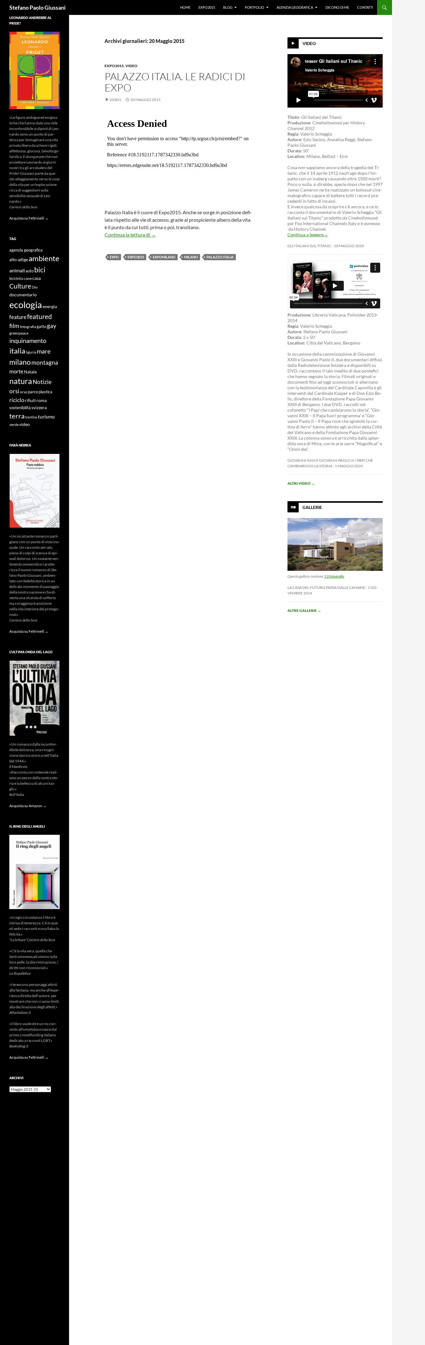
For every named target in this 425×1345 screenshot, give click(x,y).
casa (36, 278)
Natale (30, 371)
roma (41, 400)
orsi (14, 391)
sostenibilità (20, 407)
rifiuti (30, 400)
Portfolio (254, 7)
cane (28, 278)
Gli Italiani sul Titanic (309, 245)
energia (50, 306)
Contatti (365, 7)
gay (51, 325)
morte (16, 371)
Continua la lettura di (130, 235)
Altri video (301, 483)
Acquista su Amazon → (28, 805)
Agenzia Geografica (295, 7)
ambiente (44, 258)
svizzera (39, 407)
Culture (20, 286)
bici (39, 269)
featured (39, 316)
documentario (23, 294)
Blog (227, 7)
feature (17, 317)
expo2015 (136, 257)
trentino (31, 417)
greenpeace (18, 333)
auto (30, 271)
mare (43, 351)
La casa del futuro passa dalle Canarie (326, 587)
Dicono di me (337, 7)
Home (185, 7)
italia (17, 350)
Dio (35, 287)
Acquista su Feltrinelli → (29, 218)
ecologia (25, 304)
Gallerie (312, 507)
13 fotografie (334, 576)
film (14, 325)
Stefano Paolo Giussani (37, 7)
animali (17, 270)
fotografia (28, 326)
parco (33, 392)
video (24, 424)
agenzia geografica (26, 250)
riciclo (16, 399)
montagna (44, 362)
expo (114, 257)
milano (191, 257)
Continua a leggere (307, 234)
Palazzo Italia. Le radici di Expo (175, 82)
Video (131, 65)
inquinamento (27, 340)
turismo (46, 416)
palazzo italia (220, 257)
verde (14, 424)
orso (23, 392)
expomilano (164, 257)
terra (17, 416)
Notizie (42, 381)
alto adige (18, 259)
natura (20, 381)
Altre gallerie (304, 610)
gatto (41, 326)
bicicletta (16, 278)
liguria (31, 352)
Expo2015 (206, 7)
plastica (45, 392)
